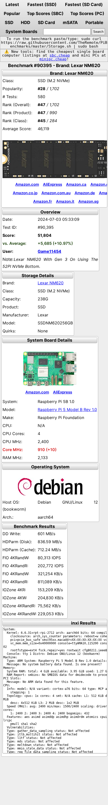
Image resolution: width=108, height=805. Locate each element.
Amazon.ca (76, 184)
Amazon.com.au (56, 192)
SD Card (46, 22)
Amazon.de (85, 192)
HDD (25, 22)
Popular (12, 13)
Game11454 (49, 251)
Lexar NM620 (51, 282)
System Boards (21, 31)
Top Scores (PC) (87, 13)
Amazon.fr (42, 201)
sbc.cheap (59, 55)
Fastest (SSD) (42, 4)
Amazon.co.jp (25, 192)
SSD (9, 22)
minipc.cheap (53, 59)
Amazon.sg (88, 201)
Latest (12, 4)
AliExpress (52, 184)
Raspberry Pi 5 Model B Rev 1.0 (67, 409)
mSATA (70, 22)
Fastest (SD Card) (84, 4)
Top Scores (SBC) (45, 13)
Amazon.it (65, 201)
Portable (94, 22)
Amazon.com (27, 184)
